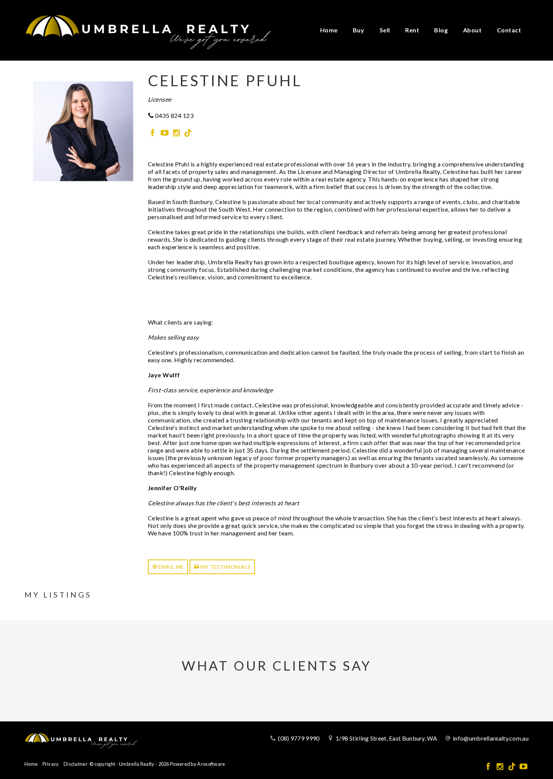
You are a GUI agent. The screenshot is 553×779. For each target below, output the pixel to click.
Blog (441, 30)
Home (329, 30)
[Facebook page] (154, 133)
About (472, 30)
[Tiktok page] (188, 133)
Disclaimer (76, 764)
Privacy (51, 764)
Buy (359, 30)
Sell (385, 30)
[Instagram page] (177, 133)
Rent (412, 30)
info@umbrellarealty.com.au (491, 738)
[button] (168, 566)
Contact (509, 30)
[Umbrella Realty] (147, 29)
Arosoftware (211, 764)
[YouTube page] (165, 133)
